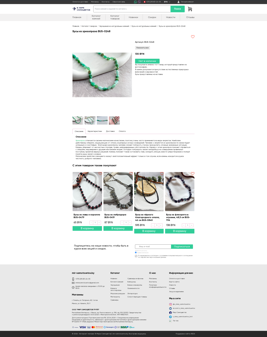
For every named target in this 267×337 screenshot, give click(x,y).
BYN (166, 2)
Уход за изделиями (176, 292)
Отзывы (172, 288)
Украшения (115, 285)
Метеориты (115, 297)
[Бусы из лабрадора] (118, 191)
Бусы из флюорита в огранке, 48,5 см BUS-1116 (178, 217)
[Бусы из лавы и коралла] (87, 191)
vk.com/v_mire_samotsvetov (184, 308)
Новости (172, 285)
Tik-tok (175, 321)
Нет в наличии (147, 61)
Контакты (105, 2)
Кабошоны (131, 282)
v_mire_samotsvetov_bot (183, 317)
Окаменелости (133, 288)
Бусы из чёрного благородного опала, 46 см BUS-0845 (147, 217)
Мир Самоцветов (179, 312)
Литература (132, 294)
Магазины (95, 2)
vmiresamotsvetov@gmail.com (87, 283)
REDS (193, 334)
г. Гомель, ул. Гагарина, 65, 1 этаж (85, 300)
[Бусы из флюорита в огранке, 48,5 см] (180, 191)
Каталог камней (117, 282)
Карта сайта (174, 282)
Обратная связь (119, 2)
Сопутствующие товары (137, 297)
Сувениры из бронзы (135, 279)
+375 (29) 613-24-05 (153, 2)
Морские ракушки (118, 294)
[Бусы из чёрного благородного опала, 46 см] (149, 191)
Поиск (177, 9)
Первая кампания (142, 252)
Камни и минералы (134, 285)
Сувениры (114, 300)
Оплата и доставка (80, 2)
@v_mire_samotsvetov (181, 304)
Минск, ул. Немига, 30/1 (81, 303)
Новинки (114, 279)
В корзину (87, 228)
